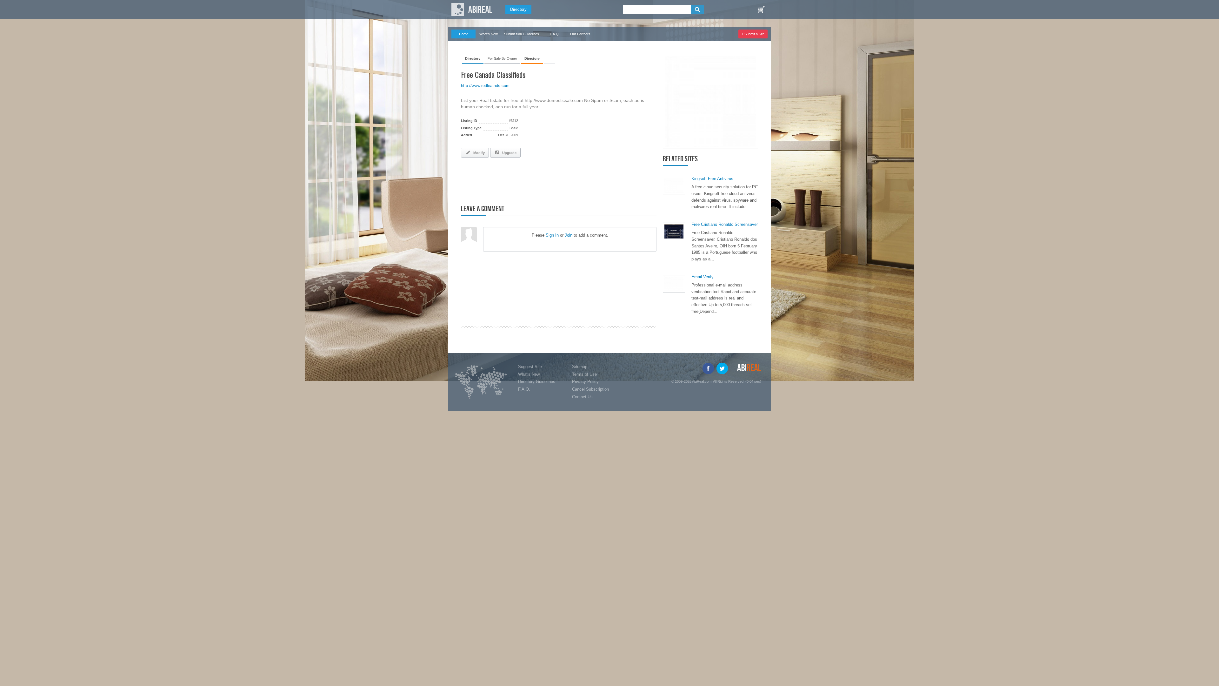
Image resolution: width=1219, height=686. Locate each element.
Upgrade (508, 153)
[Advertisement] (535, 179)
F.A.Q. (555, 34)
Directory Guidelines (536, 381)
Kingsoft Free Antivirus (712, 178)
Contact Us (582, 396)
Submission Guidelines (521, 34)
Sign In (552, 235)
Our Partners (580, 34)
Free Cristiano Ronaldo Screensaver (724, 224)
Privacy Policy (585, 381)
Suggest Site (530, 366)
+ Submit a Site (753, 34)
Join (568, 235)
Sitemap (579, 366)
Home (463, 34)
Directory (518, 9)
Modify (478, 153)
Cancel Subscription (590, 389)
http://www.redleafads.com (485, 85)
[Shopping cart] (761, 9)
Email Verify (702, 276)
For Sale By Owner (502, 58)
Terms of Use (584, 374)
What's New (488, 34)
